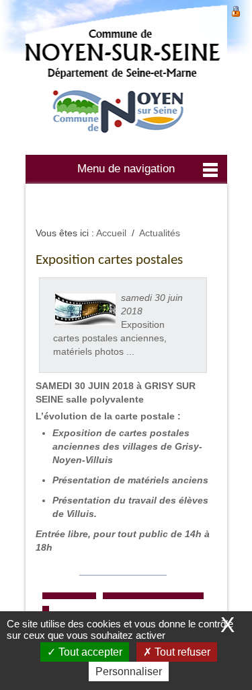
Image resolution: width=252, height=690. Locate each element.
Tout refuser (181, 652)
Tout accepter (89, 652)
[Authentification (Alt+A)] (236, 10)
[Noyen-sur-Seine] (126, 75)
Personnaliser (128, 671)
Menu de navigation (126, 168)
